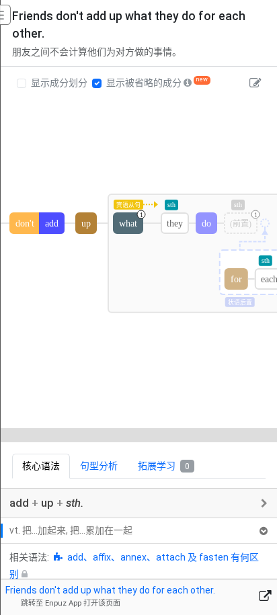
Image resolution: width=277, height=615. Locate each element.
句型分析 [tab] (99, 465)
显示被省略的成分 (144, 82)
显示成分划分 (59, 82)
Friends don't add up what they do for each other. (110, 590)
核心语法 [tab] (41, 465)
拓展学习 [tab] (164, 465)
